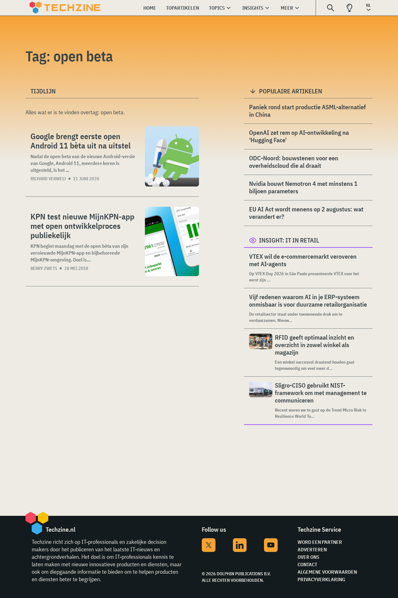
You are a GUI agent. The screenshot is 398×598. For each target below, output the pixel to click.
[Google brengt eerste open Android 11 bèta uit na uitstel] (172, 156)
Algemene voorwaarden (327, 572)
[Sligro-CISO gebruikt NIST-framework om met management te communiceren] (260, 400)
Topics (217, 8)
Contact (307, 564)
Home (149, 8)
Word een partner (320, 542)
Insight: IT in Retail (289, 240)
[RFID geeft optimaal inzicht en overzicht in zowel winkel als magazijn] (260, 352)
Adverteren (312, 549)
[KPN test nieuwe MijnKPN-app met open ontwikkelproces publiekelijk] (172, 241)
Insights (252, 8)
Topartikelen (182, 8)
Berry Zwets (43, 268)
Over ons (308, 557)
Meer (287, 8)
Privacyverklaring (321, 579)
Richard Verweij (48, 178)
